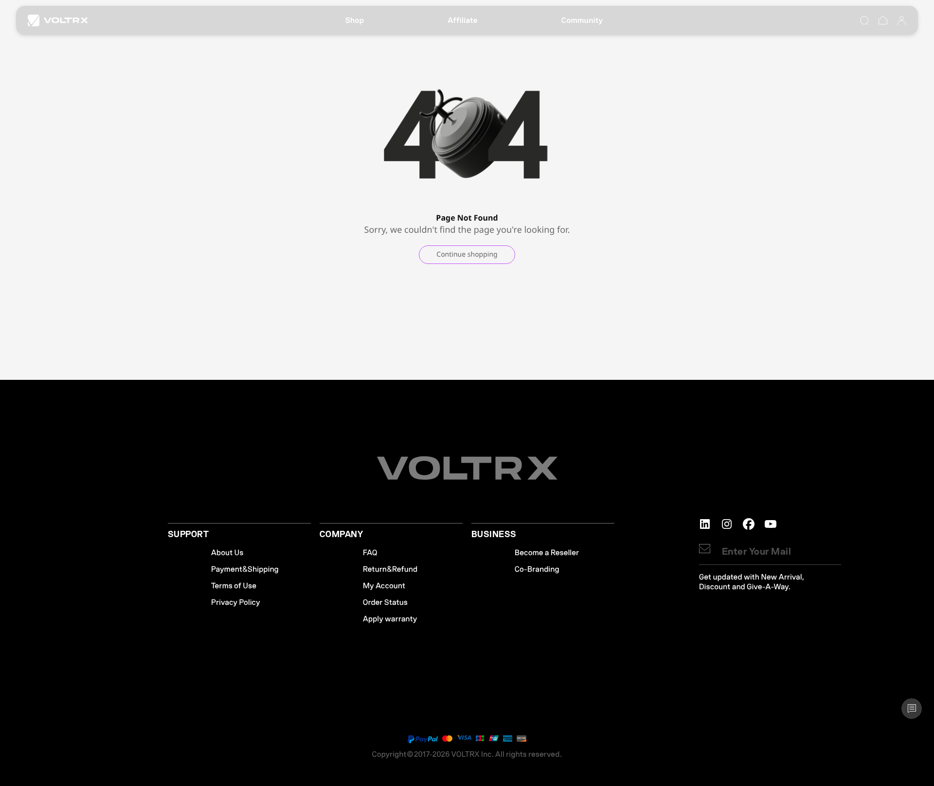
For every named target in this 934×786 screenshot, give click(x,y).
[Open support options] (911, 708)
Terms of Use (233, 585)
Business (494, 534)
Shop (354, 20)
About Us (227, 552)
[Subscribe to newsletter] (704, 548)
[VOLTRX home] (58, 20)
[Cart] (883, 20)
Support (188, 534)
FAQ (370, 552)
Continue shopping (466, 254)
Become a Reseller (547, 552)
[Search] (864, 20)
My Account (384, 585)
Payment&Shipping (245, 569)
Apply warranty (390, 619)
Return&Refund (390, 569)
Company (341, 534)
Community (582, 20)
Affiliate (463, 20)
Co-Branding (537, 569)
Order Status (385, 602)
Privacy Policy (235, 602)
